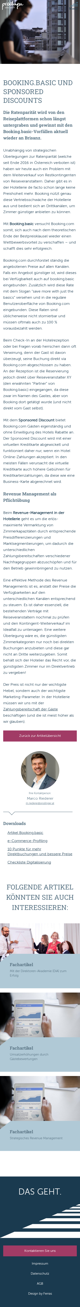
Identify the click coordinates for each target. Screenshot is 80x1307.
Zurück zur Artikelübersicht (40, 736)
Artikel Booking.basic (25, 833)
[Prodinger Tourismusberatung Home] (12, 6)
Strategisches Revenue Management (36, 1138)
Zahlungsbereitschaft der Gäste (30, 709)
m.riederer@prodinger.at (40, 803)
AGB (40, 1283)
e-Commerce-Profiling (27, 841)
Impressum (40, 1263)
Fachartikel (21, 964)
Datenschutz (40, 1273)
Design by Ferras (40, 1293)
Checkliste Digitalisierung (29, 862)
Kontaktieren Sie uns (40, 1251)
